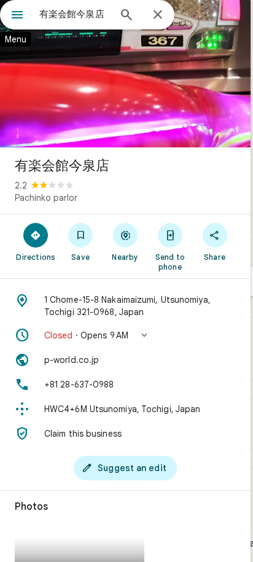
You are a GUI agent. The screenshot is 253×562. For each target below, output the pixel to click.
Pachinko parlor (46, 197)
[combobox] (74, 14)
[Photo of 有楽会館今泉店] (125, 73)
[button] (125, 335)
